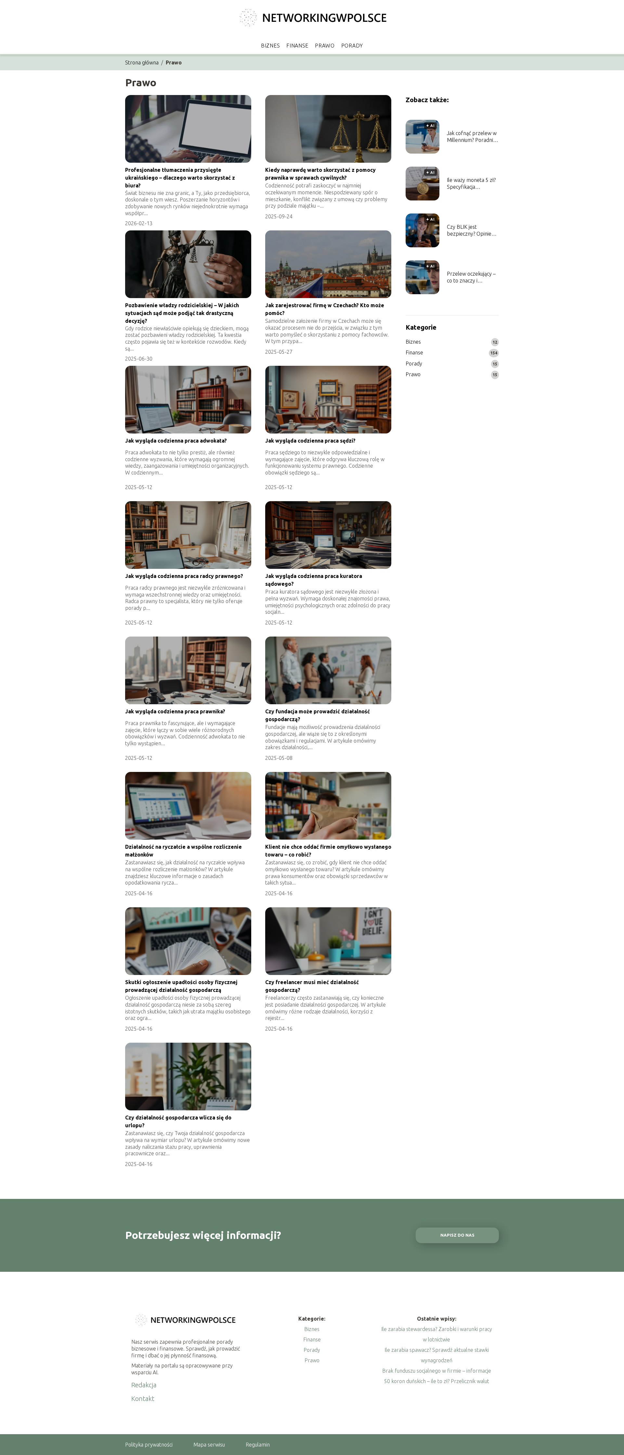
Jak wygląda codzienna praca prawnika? (175, 711)
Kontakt (142, 1398)
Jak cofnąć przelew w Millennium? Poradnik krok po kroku (472, 137)
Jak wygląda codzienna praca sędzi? (310, 441)
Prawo (325, 45)
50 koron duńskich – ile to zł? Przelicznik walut (436, 1381)
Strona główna (142, 62)
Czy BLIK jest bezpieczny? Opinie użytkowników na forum (469, 230)
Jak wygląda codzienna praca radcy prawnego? (184, 576)
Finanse (297, 45)
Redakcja (144, 1385)
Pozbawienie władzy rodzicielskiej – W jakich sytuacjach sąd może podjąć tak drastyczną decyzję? (182, 313)
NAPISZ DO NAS (457, 1235)
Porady (352, 45)
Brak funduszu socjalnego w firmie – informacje (436, 1371)
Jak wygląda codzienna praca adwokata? (176, 441)
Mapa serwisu (209, 1445)
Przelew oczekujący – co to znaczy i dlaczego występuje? (471, 277)
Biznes (270, 45)
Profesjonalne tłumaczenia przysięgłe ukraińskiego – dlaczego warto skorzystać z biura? (180, 178)
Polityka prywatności (149, 1445)
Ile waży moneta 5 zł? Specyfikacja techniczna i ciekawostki (471, 183)
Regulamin (258, 1445)
